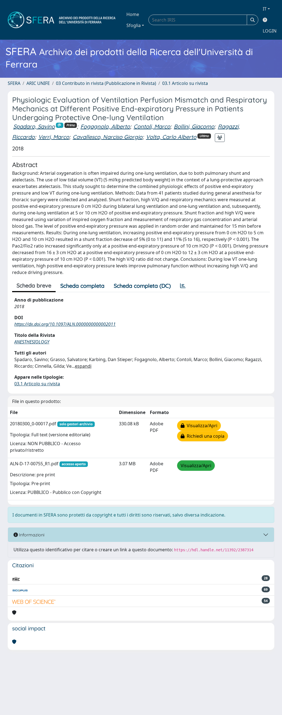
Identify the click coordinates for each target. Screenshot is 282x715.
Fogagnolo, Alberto (105, 126)
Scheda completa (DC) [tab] (142, 285)
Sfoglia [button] (133, 25)
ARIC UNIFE (38, 83)
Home (132, 14)
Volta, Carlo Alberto (171, 136)
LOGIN (269, 31)
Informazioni (31, 534)
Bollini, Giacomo (194, 126)
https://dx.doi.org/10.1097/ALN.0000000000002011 (65, 324)
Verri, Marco (53, 136)
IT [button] (265, 9)
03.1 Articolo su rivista (185, 83)
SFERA (14, 83)
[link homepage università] (61, 19)
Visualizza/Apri (201, 426)
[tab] (182, 286)
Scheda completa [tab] (82, 285)
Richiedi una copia (204, 436)
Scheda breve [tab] (34, 285)
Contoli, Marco (152, 126)
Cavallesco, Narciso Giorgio (107, 136)
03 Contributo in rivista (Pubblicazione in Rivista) (106, 83)
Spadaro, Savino (34, 126)
